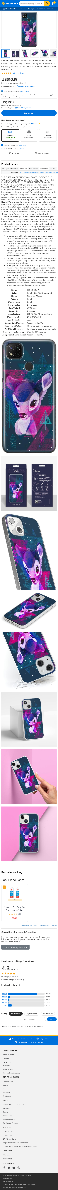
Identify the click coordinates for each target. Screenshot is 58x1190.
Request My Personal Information (15, 1142)
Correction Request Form (15, 947)
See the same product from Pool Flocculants (39, 925)
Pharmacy (6, 1108)
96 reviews (19, 73)
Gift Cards (7, 1096)
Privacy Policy (8, 1135)
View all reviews (10, 985)
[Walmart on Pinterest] (18, 1168)
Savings (31, 8)
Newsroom (7, 1062)
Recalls (5, 1112)
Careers (6, 1058)
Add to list (15, 153)
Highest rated (32, 1013)
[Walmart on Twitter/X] (9, 1168)
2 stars (4, 1002)
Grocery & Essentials (45, 8)
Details (21, 148)
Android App (7, 1158)
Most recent (15, 1013)
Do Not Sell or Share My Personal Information (20, 1146)
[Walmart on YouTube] (13, 1168)
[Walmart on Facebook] (4, 1168)
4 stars (4, 997)
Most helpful (48, 1013)
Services (22, 8)
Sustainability (8, 1069)
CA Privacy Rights (9, 1139)
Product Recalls (9, 1119)
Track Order (22, 1042)
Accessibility (7, 1115)
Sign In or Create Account (22, 1038)
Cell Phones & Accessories (29, 172)
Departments (10, 8)
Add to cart (29, 113)
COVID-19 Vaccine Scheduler (14, 1105)
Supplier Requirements (11, 1073)
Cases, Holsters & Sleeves (49, 172)
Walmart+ (6, 1092)
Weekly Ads (39, 1042)
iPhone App (7, 1155)
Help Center (44, 1038)
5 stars (4, 994)
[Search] (47, 3)
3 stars (4, 1000)
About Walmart (8, 1054)
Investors (6, 1065)
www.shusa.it (24, 91)
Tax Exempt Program (10, 1123)
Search (51, 1019)
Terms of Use (8, 1131)
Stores (5, 1085)
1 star (5, 1005)
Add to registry (43, 153)
